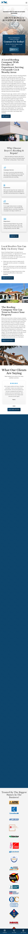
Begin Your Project (8, 340)
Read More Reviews (14, 409)
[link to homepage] (4, 2)
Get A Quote (6, 116)
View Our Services (7, 278)
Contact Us (14, 24)
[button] (26, 2)
